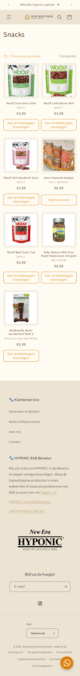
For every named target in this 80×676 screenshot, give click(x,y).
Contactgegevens (42, 665)
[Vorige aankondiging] (8, 5)
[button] (9, 17)
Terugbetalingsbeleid (40, 652)
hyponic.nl (49, 492)
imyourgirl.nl (15, 652)
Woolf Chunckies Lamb (21, 103)
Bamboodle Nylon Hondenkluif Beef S (21, 332)
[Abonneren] (65, 586)
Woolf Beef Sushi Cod (21, 252)
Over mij (15, 432)
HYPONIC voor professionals (30, 502)
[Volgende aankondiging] (72, 5)
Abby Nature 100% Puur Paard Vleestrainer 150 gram (58, 254)
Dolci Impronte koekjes (59, 178)
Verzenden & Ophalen (24, 411)
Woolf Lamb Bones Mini (59, 103)
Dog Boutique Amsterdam (37, 646)
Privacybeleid (64, 652)
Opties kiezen (59, 200)
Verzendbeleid (58, 659)
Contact (14, 442)
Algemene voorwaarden (31, 659)
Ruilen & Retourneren (24, 422)
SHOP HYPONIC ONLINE (26, 511)
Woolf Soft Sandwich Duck (21, 178)
